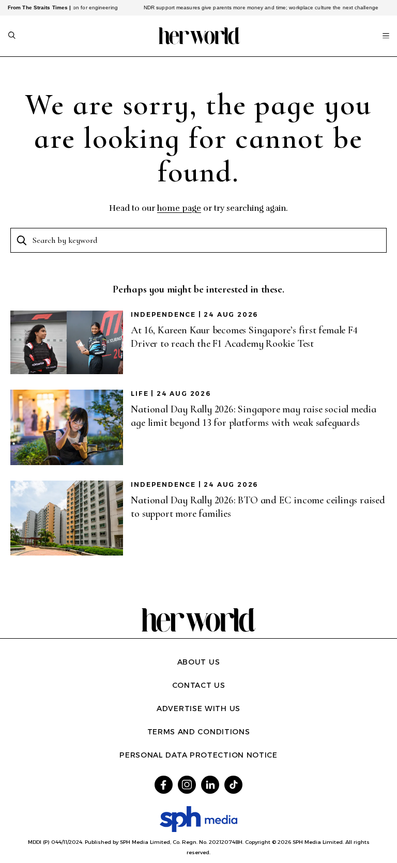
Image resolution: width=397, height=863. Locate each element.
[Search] (12, 36)
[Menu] (386, 35)
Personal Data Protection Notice (198, 755)
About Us (198, 662)
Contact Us (198, 685)
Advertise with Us (198, 708)
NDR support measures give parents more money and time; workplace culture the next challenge (252, 7)
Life (139, 393)
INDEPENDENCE (163, 314)
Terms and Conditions (198, 731)
